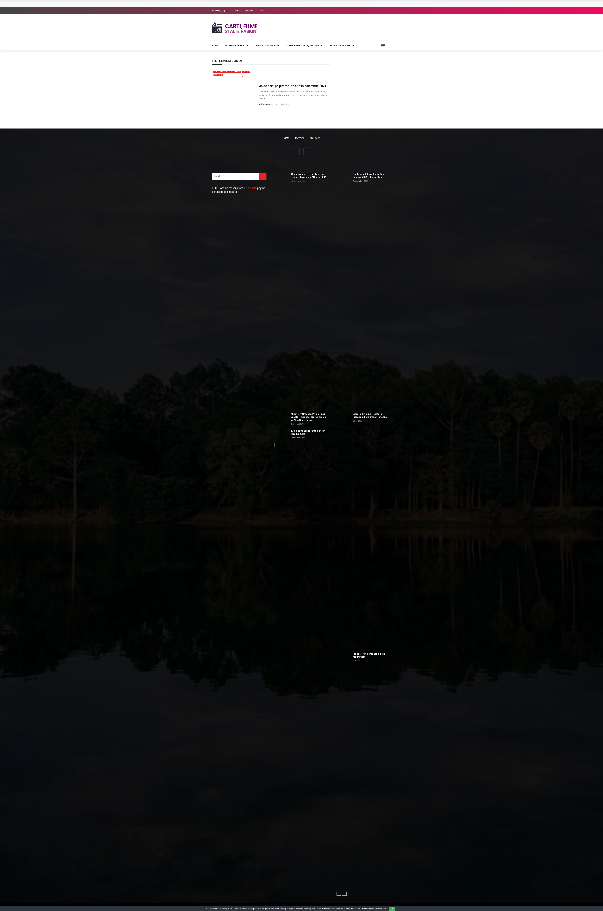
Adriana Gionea (265, 104)
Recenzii (249, 10)
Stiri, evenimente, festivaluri (305, 45)
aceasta (251, 188)
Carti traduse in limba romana (227, 72)
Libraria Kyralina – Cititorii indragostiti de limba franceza (370, 416)
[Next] (282, 445)
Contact (261, 10)
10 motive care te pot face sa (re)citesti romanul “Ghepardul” (308, 176)
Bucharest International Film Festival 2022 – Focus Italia (369, 176)
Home (237, 10)
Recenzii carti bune (236, 45)
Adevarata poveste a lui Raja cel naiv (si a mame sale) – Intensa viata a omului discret (262, 3)
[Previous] (276, 445)
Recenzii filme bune (268, 45)
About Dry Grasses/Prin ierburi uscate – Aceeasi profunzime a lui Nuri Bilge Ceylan (308, 417)
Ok (392, 908)
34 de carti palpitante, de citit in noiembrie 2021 (292, 86)
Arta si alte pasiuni (341, 45)
